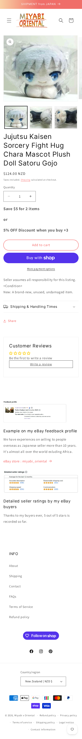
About (13, 566)
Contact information (43, 729)
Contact (15, 586)
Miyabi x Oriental (24, 715)
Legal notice (66, 722)
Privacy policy (68, 715)
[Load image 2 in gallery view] (41, 117)
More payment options (41, 268)
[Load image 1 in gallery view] (16, 117)
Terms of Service (21, 607)
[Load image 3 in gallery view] (65, 117)
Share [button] (12, 321)
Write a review (41, 364)
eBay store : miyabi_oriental (25, 461)
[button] (9, 20)
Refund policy (19, 617)
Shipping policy (45, 722)
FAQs (12, 596)
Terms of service (22, 722)
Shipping (25, 179)
